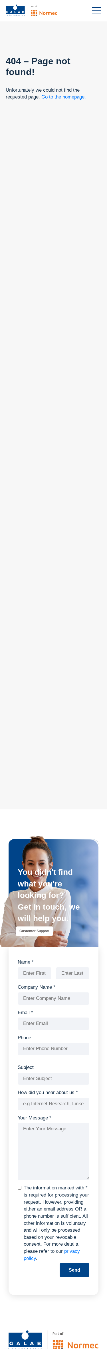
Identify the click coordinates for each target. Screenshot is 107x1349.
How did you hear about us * (48, 1092)
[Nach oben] (92, 1336)
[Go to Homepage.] (40, 10)
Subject (26, 1067)
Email (25, 1012)
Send (74, 1270)
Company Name (36, 987)
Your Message (34, 1118)
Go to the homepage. (63, 97)
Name (26, 962)
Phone (24, 1037)
